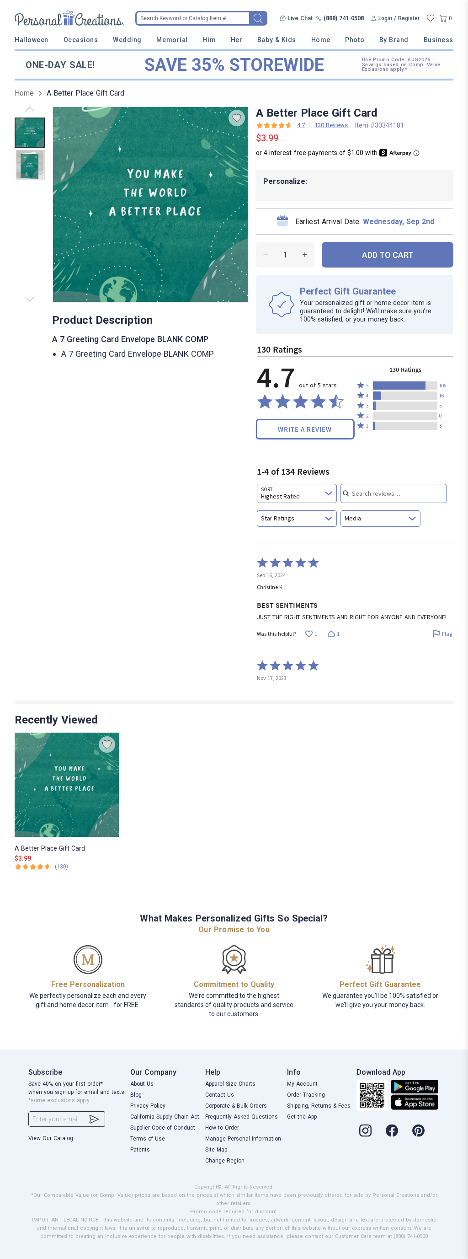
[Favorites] (430, 18)
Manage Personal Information (243, 1139)
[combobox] (297, 493)
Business (438, 39)
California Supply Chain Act (164, 1117)
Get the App (302, 1117)
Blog (136, 1095)
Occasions (81, 39)
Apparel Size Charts (230, 1084)
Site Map (216, 1149)
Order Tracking (306, 1095)
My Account (302, 1084)
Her (237, 39)
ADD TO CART (388, 255)
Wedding (127, 39)
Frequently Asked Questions (241, 1117)
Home (320, 39)
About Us (142, 1084)
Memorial (171, 39)
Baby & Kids (276, 39)
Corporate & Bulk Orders (236, 1106)
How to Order (222, 1128)
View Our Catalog (50, 1138)
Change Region (225, 1160)
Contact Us (219, 1095)
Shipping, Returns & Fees (319, 1106)
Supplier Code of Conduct (162, 1128)
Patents (140, 1149)
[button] (405, 385)
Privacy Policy (147, 1106)
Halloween (31, 39)
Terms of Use (147, 1139)
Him (209, 39)
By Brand (394, 39)
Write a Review (305, 429)
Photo (354, 39)
